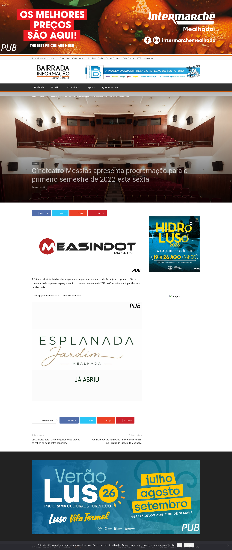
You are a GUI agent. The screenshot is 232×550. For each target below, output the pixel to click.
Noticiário (55, 87)
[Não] (228, 545)
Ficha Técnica (128, 58)
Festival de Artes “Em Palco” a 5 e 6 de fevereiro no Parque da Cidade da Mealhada (117, 441)
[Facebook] (198, 58)
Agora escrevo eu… (110, 87)
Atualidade (39, 87)
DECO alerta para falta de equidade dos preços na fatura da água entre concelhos (56, 441)
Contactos (148, 58)
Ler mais (189, 545)
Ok (179, 545)
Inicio (34, 96)
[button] (196, 87)
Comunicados (73, 87)
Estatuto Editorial (113, 58)
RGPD (139, 58)
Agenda (91, 87)
